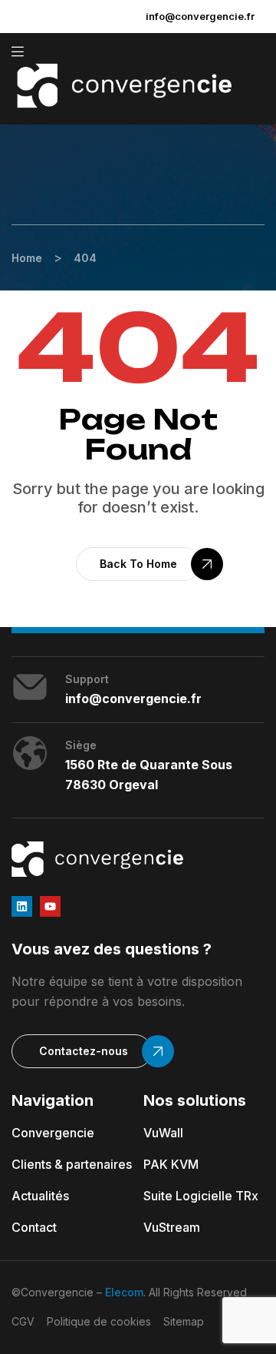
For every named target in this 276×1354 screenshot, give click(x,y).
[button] (138, 564)
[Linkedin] (22, 906)
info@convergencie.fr (200, 16)
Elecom (124, 1292)
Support (87, 678)
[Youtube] (50, 906)
